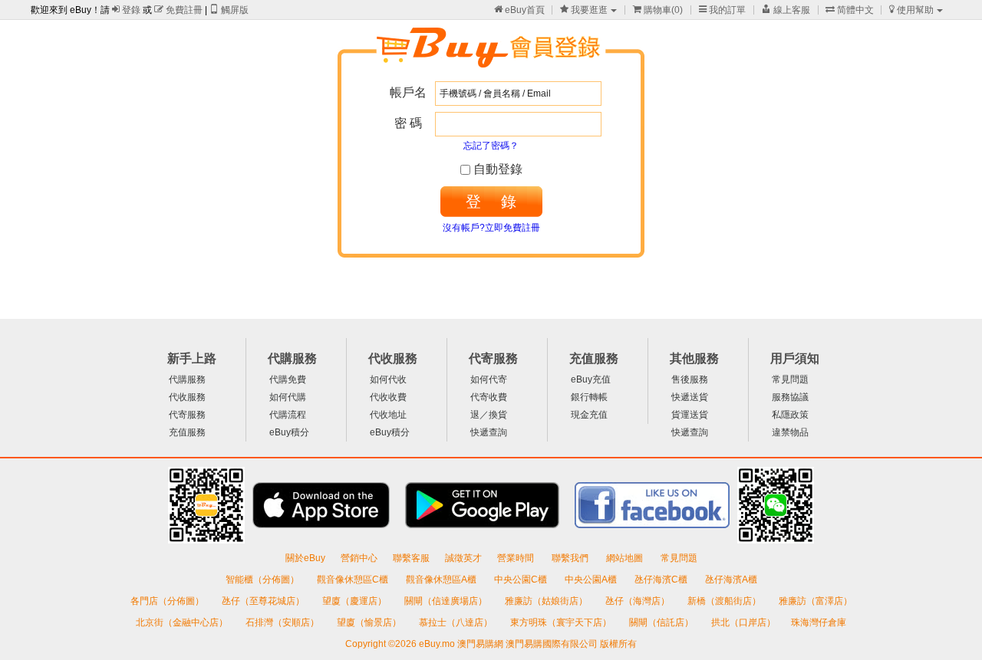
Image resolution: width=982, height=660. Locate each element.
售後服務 (689, 379)
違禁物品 (790, 432)
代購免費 (287, 379)
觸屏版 (229, 10)
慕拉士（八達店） (457, 622)
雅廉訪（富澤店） (815, 601)
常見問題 (790, 379)
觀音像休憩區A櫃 (442, 579)
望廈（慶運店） (355, 601)
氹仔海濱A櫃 (731, 579)
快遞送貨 (689, 397)
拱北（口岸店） (743, 622)
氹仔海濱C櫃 (662, 579)
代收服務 (187, 397)
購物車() (658, 10)
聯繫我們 (571, 558)
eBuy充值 (591, 379)
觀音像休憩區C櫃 (353, 579)
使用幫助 (911, 10)
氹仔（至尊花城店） (264, 601)
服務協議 (790, 397)
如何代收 (388, 379)
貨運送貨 (689, 414)
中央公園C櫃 (521, 579)
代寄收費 (488, 397)
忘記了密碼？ (491, 145)
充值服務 (187, 432)
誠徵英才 (463, 558)
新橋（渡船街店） (725, 601)
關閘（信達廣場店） (446, 601)
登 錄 (491, 201)
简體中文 (849, 10)
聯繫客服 (411, 558)
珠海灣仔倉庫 (818, 622)
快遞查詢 (488, 432)
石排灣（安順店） (283, 622)
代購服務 (187, 379)
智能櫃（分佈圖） (262, 579)
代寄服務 (187, 414)
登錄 (126, 10)
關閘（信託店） (662, 622)
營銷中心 (359, 558)
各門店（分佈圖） (167, 601)
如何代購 (287, 397)
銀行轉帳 (589, 397)
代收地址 (388, 414)
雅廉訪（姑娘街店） (547, 601)
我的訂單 (722, 10)
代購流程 (287, 414)
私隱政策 (790, 414)
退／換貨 (488, 414)
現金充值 (589, 414)
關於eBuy (305, 558)
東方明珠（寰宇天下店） (562, 622)
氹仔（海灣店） (638, 601)
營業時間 (516, 558)
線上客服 (786, 10)
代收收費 (388, 397)
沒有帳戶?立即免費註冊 (491, 227)
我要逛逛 (584, 10)
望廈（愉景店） (370, 622)
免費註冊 (178, 10)
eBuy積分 (289, 432)
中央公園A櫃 (592, 579)
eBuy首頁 (519, 10)
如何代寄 (488, 379)
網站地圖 (625, 558)
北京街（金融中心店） (183, 622)
